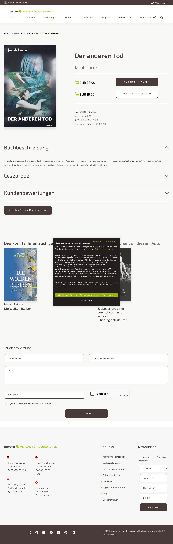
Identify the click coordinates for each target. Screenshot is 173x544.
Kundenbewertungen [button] (29, 193)
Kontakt (69, 17)
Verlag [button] (12, 17)
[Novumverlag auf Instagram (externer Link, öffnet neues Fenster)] (29, 532)
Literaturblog (146, 17)
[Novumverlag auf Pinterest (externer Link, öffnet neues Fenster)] (65, 532)
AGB (162, 531)
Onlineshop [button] (49, 17)
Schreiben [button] (86, 17)
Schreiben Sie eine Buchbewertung (28, 210)
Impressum (132, 531)
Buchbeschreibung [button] (26, 147)
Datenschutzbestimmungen (105, 241)
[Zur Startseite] (36, 11)
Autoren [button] (29, 17)
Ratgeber (106, 17)
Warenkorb (161, 3)
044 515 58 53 (45, 495)
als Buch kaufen (137, 82)
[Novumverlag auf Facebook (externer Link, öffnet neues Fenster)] (36, 532)
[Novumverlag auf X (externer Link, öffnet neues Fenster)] (43, 532)
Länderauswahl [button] (17, 3)
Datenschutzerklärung (104, 249)
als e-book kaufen (136, 94)
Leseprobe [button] (16, 175)
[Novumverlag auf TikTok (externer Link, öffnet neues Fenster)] (58, 532)
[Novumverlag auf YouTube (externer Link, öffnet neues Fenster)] (51, 532)
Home (7, 34)
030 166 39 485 (18, 470)
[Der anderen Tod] (30, 86)
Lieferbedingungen (149, 531)
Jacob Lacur (86, 67)
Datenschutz (109, 534)
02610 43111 (16, 491)
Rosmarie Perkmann (14, 304)
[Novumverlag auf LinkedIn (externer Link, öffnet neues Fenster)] (73, 532)
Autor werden (125, 17)
